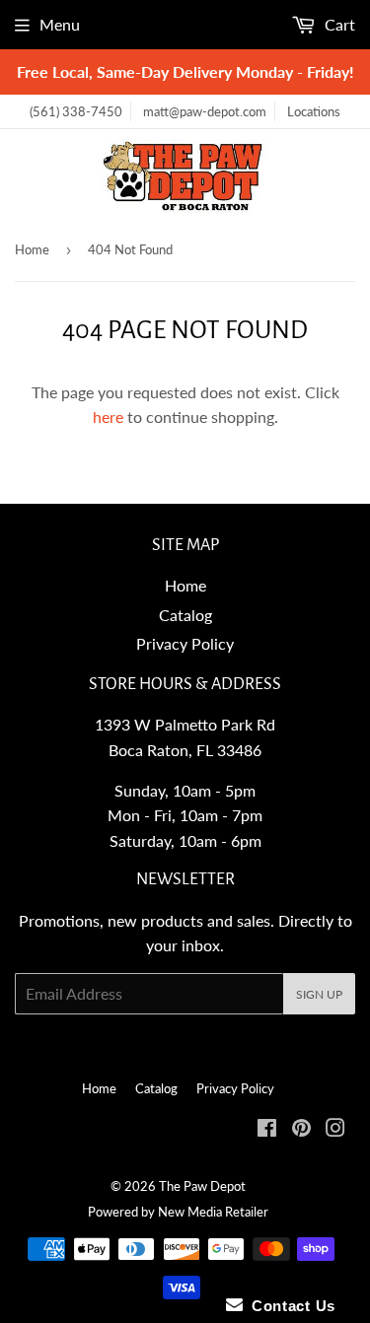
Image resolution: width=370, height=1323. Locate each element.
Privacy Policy (185, 643)
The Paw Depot (202, 1186)
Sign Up (319, 994)
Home (32, 249)
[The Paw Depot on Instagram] (335, 1129)
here (108, 416)
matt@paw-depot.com (204, 111)
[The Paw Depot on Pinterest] (301, 1129)
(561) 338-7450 (76, 111)
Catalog (185, 614)
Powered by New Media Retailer (178, 1211)
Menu (59, 24)
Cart (338, 24)
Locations (313, 111)
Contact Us (289, 1305)
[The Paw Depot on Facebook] (267, 1129)
